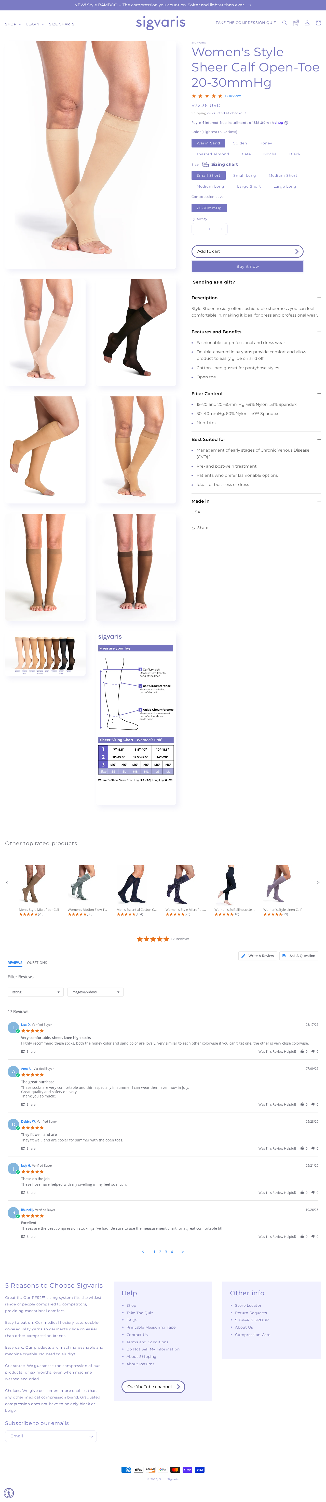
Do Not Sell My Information (153, 1349)
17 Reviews (233, 96)
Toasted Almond (213, 154)
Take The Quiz (140, 1313)
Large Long (285, 186)
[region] (163, 5)
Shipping (199, 113)
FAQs (132, 1320)
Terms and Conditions (148, 1342)
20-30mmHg (209, 208)
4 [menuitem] (172, 1252)
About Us (244, 1327)
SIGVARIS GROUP (252, 1320)
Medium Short (283, 175)
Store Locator (248, 1305)
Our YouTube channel (149, 1386)
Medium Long (210, 186)
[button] (12, 24)
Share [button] (202, 527)
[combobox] (36, 992)
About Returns (141, 1364)
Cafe (246, 154)
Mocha (270, 154)
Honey (266, 143)
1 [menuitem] (154, 1252)
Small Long (244, 175)
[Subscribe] (91, 1436)
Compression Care (252, 1334)
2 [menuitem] (160, 1252)
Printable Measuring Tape (151, 1327)
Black (295, 154)
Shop (131, 1305)
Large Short (249, 186)
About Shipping (142, 1356)
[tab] (257, 955)
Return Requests (251, 1313)
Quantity (199, 219)
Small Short (209, 175)
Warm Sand (208, 143)
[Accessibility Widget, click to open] (9, 1493)
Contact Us (137, 1334)
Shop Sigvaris (169, 1479)
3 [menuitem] (166, 1252)
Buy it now (247, 266)
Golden (240, 143)
